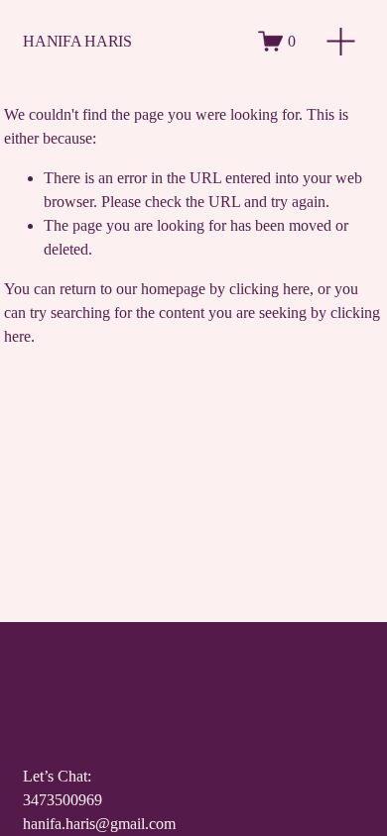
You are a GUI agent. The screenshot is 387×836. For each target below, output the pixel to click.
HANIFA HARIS (77, 41)
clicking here (269, 288)
